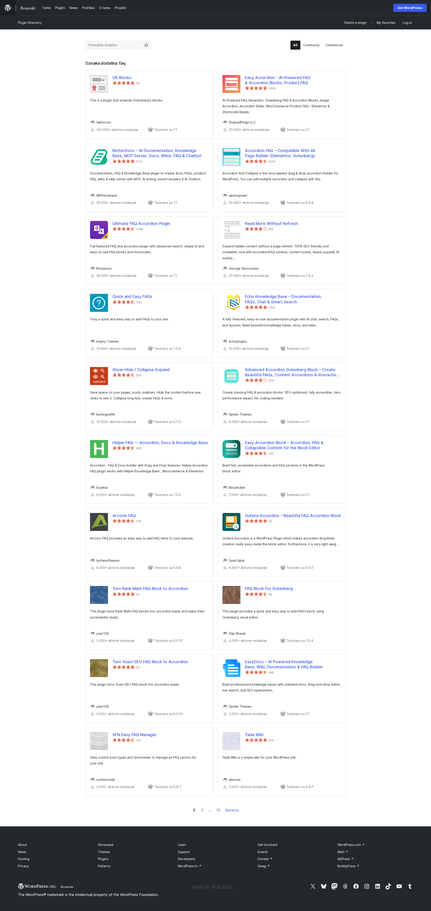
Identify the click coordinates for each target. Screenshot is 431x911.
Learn (182, 845)
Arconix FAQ (124, 515)
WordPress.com (351, 845)
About (22, 845)
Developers (186, 859)
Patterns (104, 866)
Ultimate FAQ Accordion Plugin (141, 223)
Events (263, 852)
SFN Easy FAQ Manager (134, 734)
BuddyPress (348, 866)
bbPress (346, 859)
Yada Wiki (254, 734)
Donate (265, 859)
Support (184, 852)
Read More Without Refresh (271, 223)
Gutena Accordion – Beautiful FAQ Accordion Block (293, 515)
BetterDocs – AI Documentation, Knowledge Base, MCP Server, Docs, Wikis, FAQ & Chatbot (157, 153)
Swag (264, 866)
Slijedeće (232, 810)
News (22, 852)
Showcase (105, 845)
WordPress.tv (190, 866)
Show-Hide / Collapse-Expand (140, 369)
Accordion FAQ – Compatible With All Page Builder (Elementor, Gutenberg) (280, 153)
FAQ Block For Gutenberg (269, 588)
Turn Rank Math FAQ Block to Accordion (150, 588)
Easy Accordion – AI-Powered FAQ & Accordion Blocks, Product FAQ (277, 80)
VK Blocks (122, 77)
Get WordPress (410, 8)
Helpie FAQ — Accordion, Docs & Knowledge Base (160, 442)
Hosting (23, 859)
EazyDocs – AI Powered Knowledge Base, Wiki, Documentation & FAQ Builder (284, 664)
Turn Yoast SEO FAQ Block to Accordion (150, 661)
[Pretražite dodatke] (146, 45)
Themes (104, 852)
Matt (343, 852)
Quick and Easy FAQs (132, 296)
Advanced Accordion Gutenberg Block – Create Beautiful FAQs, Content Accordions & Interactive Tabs (292, 372)
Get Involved (267, 845)
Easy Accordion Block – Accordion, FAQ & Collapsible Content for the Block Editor (284, 445)
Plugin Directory (30, 22)
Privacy (23, 866)
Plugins (103, 859)
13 (218, 810)
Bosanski (67, 887)
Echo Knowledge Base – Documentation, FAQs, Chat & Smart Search (283, 299)
